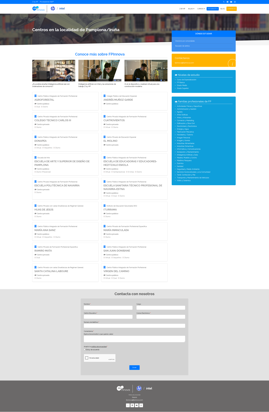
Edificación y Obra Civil (186, 123)
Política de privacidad (134, 395)
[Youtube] (231, 2)
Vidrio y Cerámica (184, 181)
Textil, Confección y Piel (186, 175)
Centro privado (43, 124)
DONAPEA (40, 140)
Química (180, 163)
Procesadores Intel (46, 2)
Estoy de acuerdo (92, 350)
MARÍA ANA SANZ (44, 230)
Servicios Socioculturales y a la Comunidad (193, 172)
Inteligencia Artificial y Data (187, 155)
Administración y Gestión (186, 109)
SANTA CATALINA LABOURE (51, 271)
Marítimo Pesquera (184, 161)
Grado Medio (182, 85)
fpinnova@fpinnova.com (184, 63)
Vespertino (48, 148)
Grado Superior (183, 88)
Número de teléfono (91, 322)
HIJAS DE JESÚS (43, 209)
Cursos (200, 9)
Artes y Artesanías (184, 118)
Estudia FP (212, 9)
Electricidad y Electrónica (187, 126)
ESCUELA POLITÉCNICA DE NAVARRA (57, 185)
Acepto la (95, 346)
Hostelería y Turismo (185, 135)
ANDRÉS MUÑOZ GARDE (118, 99)
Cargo (138, 304)
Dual (38, 107)
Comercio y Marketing (185, 121)
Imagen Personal (183, 138)
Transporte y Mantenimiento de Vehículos (193, 178)
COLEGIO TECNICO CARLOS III (52, 120)
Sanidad (180, 166)
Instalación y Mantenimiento (188, 152)
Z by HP (35, 2)
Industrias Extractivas (185, 146)
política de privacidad (99, 346)
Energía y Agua (183, 129)
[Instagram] (235, 2)
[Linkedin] (227, 2)
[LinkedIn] (132, 405)
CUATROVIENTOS (114, 120)
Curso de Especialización (186, 80)
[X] (224, 2)
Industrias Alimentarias (185, 143)
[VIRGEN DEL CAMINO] (48, 9)
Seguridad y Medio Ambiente (188, 169)
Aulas (190, 9)
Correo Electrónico (143, 313)
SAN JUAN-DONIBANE (117, 250)
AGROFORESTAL (44, 99)
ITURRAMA (110, 209)
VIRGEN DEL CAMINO (116, 271)
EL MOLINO (110, 140)
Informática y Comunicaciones (189, 149)
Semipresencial (119, 172)
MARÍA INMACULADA (116, 230)
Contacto (231, 9)
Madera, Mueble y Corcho (187, 158)
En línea (130, 172)
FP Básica (181, 82)
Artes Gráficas (182, 115)
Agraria (179, 112)
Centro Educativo (90, 313)
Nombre (87, 304)
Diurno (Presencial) (43, 172)
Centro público (43, 104)
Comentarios (88, 331)
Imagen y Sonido (183, 141)
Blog (223, 9)
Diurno (45, 107)
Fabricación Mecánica (185, 132)
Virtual (107, 127)
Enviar (134, 367)
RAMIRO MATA (43, 250)
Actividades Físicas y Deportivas (189, 106)
